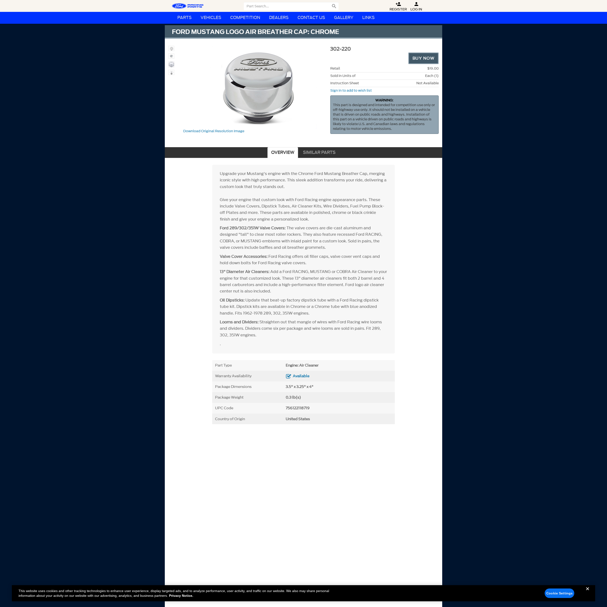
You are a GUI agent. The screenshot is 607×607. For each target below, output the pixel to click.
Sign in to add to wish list (351, 90)
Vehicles (211, 18)
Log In (416, 6)
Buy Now (424, 58)
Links (368, 18)
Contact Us (311, 18)
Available (301, 376)
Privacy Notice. (181, 596)
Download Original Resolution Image (213, 131)
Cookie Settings (559, 593)
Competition (245, 18)
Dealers (279, 18)
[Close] (587, 592)
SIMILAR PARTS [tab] (319, 152)
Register (398, 6)
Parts (184, 18)
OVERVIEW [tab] (282, 152)
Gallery (343, 18)
